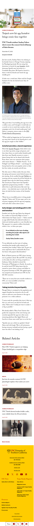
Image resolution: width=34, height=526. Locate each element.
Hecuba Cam (17, 470)
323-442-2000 (17, 464)
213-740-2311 (17, 459)
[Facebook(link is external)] (14, 524)
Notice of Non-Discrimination (17, 516)
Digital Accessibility (17, 518)
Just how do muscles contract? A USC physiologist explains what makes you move (15, 380)
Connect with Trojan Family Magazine (24, 487)
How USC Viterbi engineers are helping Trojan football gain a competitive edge (15, 348)
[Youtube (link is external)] (21, 474)
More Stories (6, 442)
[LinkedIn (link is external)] (22, 524)
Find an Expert (5, 502)
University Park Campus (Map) (17, 457)
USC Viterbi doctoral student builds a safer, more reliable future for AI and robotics (15, 413)
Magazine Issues (21, 484)
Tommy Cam (17, 467)
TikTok (26, 176)
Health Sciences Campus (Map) (17, 462)
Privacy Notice (17, 513)
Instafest (22, 66)
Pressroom (5, 510)
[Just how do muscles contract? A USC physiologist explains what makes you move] (17, 396)
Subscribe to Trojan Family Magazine (24, 491)
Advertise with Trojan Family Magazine (23, 495)
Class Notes (20, 482)
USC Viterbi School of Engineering (15, 132)
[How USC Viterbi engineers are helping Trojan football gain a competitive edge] (17, 363)
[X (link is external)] (18, 524)
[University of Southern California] (17, 451)
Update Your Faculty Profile (9, 507)
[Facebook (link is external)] (8, 474)
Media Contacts (6, 505)
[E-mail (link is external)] (26, 524)
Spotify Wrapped (14, 149)
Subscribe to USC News (8, 482)
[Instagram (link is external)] (17, 474)
